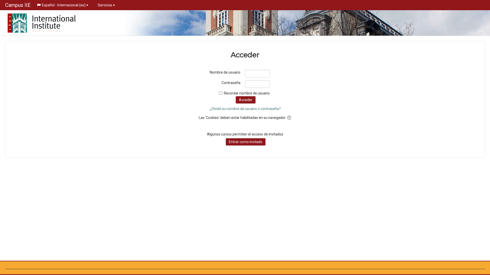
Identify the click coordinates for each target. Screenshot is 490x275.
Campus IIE (18, 5)
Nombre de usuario (225, 72)
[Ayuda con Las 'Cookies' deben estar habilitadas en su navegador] (288, 118)
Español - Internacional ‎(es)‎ (63, 5)
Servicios (105, 5)
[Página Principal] (38, 21)
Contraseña (231, 83)
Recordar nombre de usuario (247, 93)
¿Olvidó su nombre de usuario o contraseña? (245, 109)
